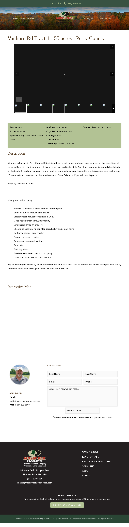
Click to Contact (104, 127)
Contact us (105, 18)
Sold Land (88, 466)
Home (15, 18)
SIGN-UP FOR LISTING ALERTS (67, 505)
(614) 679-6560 (74, 3)
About (86, 470)
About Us (88, 18)
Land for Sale (27, 18)
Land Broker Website (24, 519)
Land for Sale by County (96, 461)
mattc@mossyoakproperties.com (24, 401)
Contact (87, 475)
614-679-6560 (23, 404)
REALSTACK (49, 519)
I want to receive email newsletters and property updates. (83, 417)
